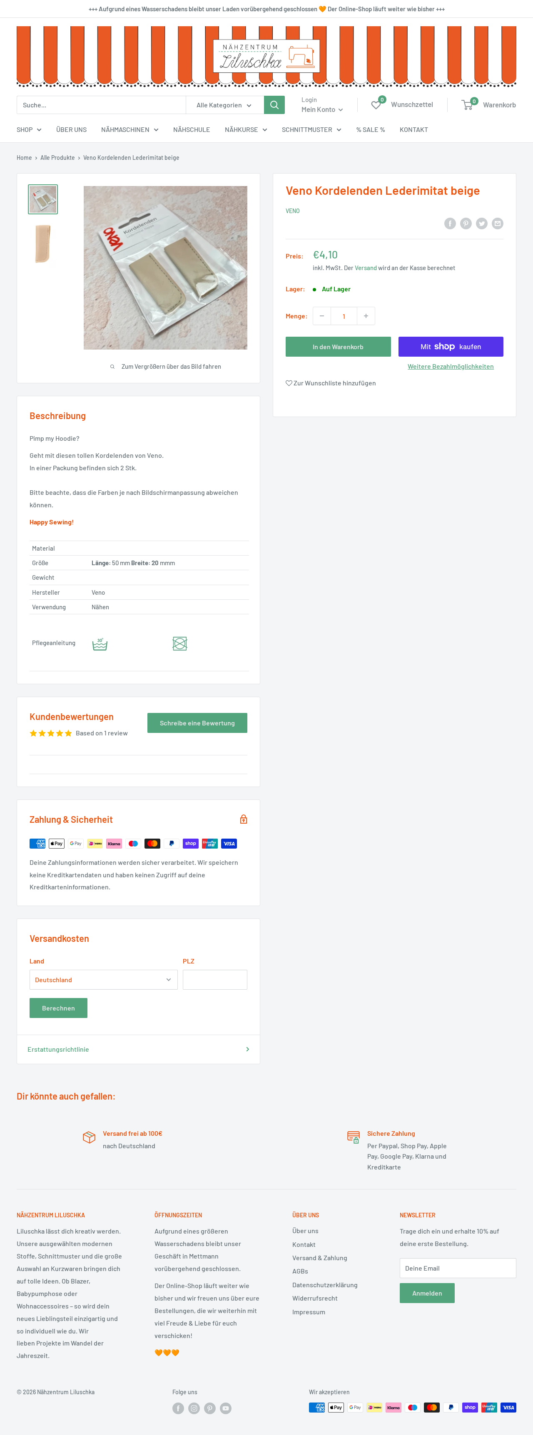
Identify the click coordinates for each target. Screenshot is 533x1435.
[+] (366, 316)
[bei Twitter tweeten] (482, 222)
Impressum (308, 1312)
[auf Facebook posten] (450, 222)
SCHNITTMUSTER (307, 129)
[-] (322, 316)
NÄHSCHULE (191, 129)
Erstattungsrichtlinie (58, 1049)
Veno (293, 210)
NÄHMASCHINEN (125, 129)
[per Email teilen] (497, 222)
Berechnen (58, 1008)
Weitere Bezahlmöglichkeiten (451, 366)
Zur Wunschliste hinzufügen (334, 383)
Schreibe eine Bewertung (197, 723)
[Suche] (274, 105)
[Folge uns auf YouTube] (226, 1408)
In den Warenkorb (338, 346)
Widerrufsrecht (315, 1298)
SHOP (24, 129)
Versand (366, 267)
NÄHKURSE (241, 129)
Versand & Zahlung (319, 1257)
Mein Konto (318, 109)
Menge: (297, 316)
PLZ (188, 961)
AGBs (300, 1271)
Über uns (305, 1230)
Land (37, 961)
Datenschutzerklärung (325, 1285)
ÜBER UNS (71, 129)
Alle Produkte (57, 157)
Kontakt (304, 1244)
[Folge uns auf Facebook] (178, 1408)
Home (24, 157)
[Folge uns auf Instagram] (194, 1408)
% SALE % (370, 129)
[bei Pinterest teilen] (466, 222)
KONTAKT (414, 129)
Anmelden (427, 1293)
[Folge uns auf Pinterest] (210, 1408)
